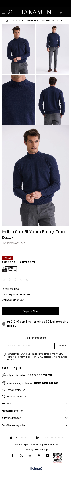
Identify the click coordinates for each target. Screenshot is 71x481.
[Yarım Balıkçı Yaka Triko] (19, 20)
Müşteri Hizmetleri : (29, 375)
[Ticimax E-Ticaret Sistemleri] (35, 469)
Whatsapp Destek (16, 396)
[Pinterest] (38, 455)
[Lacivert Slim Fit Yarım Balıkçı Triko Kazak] (4, 280)
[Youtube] (47, 455)
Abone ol (61, 345)
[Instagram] (30, 455)
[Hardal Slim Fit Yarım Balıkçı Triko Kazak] (21, 280)
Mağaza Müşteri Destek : (32, 383)
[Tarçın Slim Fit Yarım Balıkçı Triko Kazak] (27, 280)
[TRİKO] (16, 20)
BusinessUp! (41, 449)
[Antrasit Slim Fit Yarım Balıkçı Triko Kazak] (10, 280)
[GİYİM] (13, 20)
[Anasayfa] (9, 20)
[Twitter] (21, 455)
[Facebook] (12, 455)
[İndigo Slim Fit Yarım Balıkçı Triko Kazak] (15, 280)
